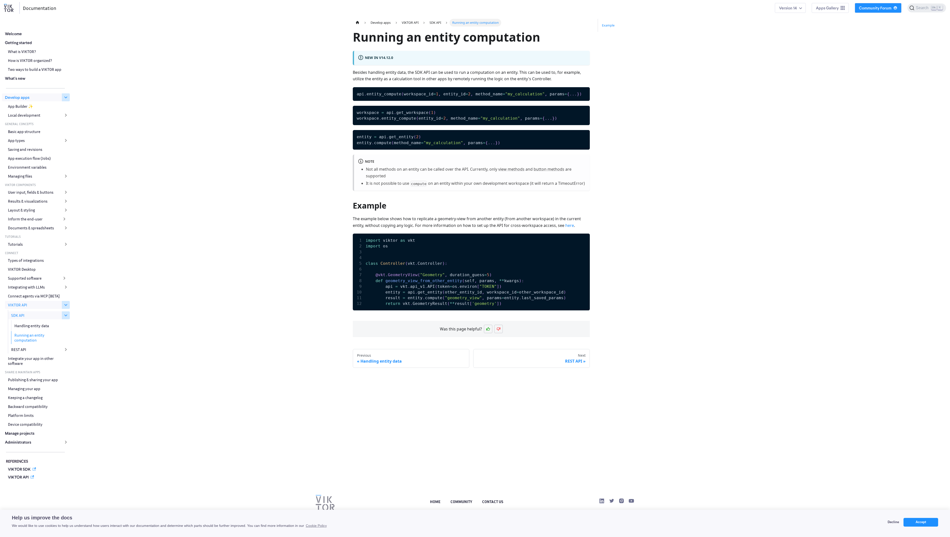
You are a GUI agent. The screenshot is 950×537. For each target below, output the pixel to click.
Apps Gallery (827, 7)
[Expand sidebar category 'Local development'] (66, 115)
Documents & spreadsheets (31, 227)
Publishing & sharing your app (33, 379)
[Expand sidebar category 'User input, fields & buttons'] (66, 192)
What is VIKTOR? (22, 51)
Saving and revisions (25, 149)
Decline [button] (893, 522)
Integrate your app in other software (31, 361)
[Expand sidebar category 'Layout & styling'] (66, 210)
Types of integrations (26, 260)
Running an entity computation (29, 338)
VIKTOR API (17, 304)
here (569, 225)
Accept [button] (921, 522)
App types (16, 140)
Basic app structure (24, 131)
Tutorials (15, 244)
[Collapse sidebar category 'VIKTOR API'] (66, 305)
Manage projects (19, 433)
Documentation (39, 8)
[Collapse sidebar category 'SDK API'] (66, 315)
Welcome (13, 33)
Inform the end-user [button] (25, 218)
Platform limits (21, 415)
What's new (15, 78)
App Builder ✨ (20, 106)
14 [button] (795, 7)
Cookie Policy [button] (316, 526)
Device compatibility (25, 424)
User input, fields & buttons (30, 192)
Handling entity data (31, 325)
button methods (549, 169)
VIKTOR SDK (19, 469)
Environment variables (27, 167)
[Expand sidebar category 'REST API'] (66, 349)
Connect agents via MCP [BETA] (34, 296)
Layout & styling (21, 210)
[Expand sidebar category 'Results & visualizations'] (66, 201)
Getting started (18, 42)
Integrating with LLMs (26, 287)
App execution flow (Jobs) (29, 158)
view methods (511, 169)
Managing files (20, 176)
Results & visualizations (28, 201)
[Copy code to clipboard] (584, 93)
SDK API (17, 315)
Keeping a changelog (25, 397)
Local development (24, 115)
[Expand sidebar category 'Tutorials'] (66, 244)
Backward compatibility (28, 406)
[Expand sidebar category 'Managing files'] (66, 176)
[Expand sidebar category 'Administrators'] (66, 442)
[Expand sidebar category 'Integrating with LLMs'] (66, 287)
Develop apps (17, 97)
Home (435, 501)
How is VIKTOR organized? (30, 60)
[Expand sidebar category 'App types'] (66, 140)
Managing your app (24, 388)
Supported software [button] (25, 278)
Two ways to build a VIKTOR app (34, 69)
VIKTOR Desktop (22, 269)
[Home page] (357, 23)
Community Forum (875, 7)
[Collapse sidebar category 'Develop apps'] (66, 97)
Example (608, 25)
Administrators (18, 442)
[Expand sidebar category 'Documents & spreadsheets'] (66, 228)
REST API (18, 349)
